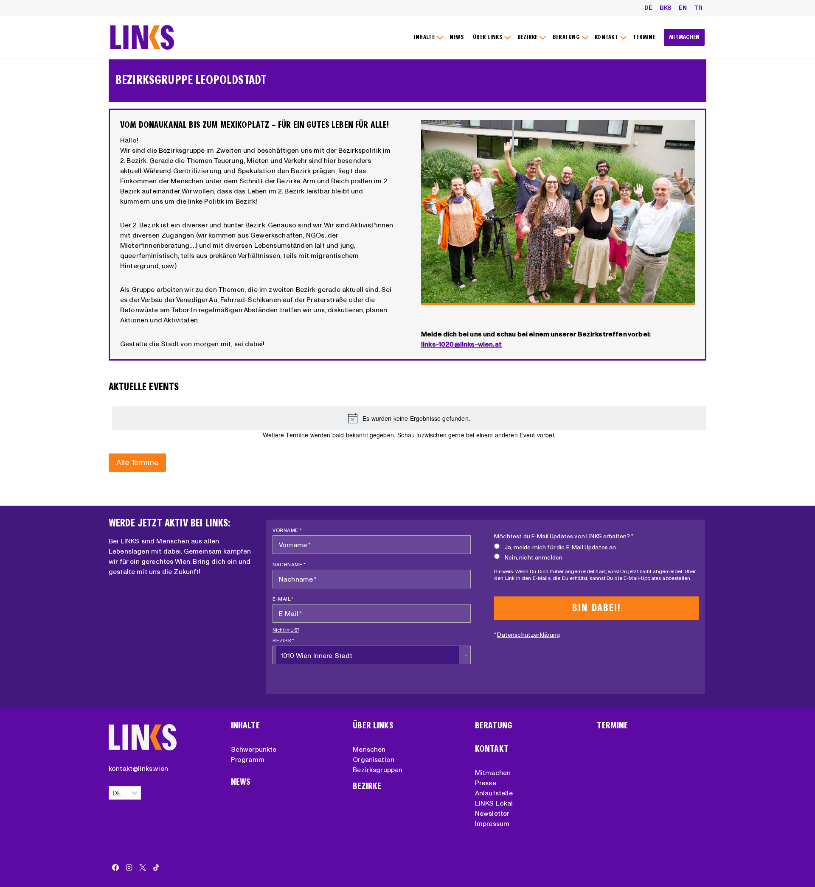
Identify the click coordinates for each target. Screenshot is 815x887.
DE (648, 7)
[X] (142, 867)
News (241, 782)
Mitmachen (493, 772)
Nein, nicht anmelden (533, 557)
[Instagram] (129, 867)
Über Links (373, 725)
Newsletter (492, 813)
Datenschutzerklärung (528, 634)
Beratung (493, 725)
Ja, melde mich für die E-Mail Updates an (560, 547)
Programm (247, 759)
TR (698, 7)
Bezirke (367, 786)
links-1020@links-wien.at (461, 344)
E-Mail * (283, 599)
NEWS (457, 37)
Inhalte (245, 725)
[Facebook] (115, 867)
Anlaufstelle (494, 793)
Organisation (373, 759)
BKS (666, 7)
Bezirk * (283, 640)
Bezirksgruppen (377, 769)
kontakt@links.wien (138, 768)
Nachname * (289, 564)
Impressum (492, 823)
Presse (485, 782)
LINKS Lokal (494, 803)
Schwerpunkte (254, 749)
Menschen (369, 749)
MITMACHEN (684, 37)
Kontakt (492, 749)
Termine (612, 725)
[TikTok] (156, 867)
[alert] (409, 418)
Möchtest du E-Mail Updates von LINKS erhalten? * (563, 536)
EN (683, 7)
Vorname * (287, 530)
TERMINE (644, 37)
